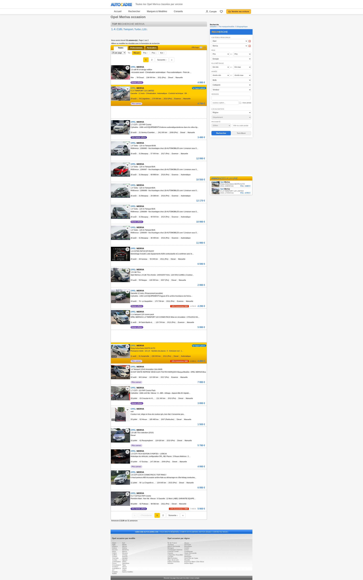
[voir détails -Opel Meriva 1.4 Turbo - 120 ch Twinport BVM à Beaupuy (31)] (120, 148)
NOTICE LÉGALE (205, 532)
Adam (114, 543)
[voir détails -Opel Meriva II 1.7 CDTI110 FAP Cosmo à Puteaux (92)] (120, 499)
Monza (124, 551)
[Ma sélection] (221, 11)
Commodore (116, 561)
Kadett (114, 573)
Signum (124, 560)
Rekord (124, 556)
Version (215, 94)
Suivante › (161, 60)
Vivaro (124, 568)
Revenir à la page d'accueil (173, 578)
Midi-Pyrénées (173, 558)
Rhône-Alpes (188, 563)
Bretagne (171, 548)
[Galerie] (204, 47)
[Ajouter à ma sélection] (127, 68)
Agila (113, 544)
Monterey (125, 550)
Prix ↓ (154, 53)
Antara (114, 548)
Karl (123, 543)
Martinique (187, 556)
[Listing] (201, 47)
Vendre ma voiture (240, 11)
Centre (186, 548)
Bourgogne (188, 546)
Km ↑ (162, 53)
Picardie (187, 560)
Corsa (114, 563)
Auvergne (187, 544)
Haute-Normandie (190, 553)
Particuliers (151, 48)
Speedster (125, 563)
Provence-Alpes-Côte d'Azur (194, 561)
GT (113, 570)
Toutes (120, 48)
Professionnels (136, 48)
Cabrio (114, 553)
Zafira (124, 570)
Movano (125, 553)
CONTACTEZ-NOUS (220, 532)
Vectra (124, 567)
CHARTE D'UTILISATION (189, 532)
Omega (124, 555)
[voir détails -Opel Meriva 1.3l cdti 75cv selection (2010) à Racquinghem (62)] (120, 435)
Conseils (178, 11)
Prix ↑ (145, 53)
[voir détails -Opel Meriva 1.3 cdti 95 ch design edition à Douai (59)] (120, 72)
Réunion (170, 563)
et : (231, 54)
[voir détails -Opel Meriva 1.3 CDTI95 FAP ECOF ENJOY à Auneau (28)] (120, 254)
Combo (114, 560)
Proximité (215, 122)
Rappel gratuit (197, 88)
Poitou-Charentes (174, 561)
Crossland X (116, 565)
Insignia (114, 572)
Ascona (114, 550)
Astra (114, 551)
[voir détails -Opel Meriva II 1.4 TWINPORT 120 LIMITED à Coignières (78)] (120, 93)
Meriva (124, 546)
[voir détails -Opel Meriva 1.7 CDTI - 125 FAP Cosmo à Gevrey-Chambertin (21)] (120, 127)
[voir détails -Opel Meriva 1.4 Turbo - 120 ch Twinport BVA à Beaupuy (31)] (120, 169)
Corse (186, 550)
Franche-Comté (173, 551)
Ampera (115, 546)
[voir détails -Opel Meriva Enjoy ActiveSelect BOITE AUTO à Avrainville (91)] (120, 351)
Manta (124, 544)
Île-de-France (172, 543)
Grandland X (116, 568)
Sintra (124, 561)
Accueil (118, 11)
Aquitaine (171, 544)
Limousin (187, 555)
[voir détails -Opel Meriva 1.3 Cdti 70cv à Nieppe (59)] (120, 275)
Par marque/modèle (226, 27)
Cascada (115, 558)
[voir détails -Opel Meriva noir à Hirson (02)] (120, 414)
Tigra (124, 565)
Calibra (114, 555)
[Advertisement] (231, 156)
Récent (137, 53)
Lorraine (170, 556)
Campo (114, 556)
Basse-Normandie (174, 546)
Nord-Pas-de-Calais (191, 558)
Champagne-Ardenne (175, 550)
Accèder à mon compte (191, 578)
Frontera (115, 567)
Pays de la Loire (173, 560)
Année (214, 71)
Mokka (124, 548)
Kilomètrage (217, 63)
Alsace (186, 543)
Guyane (170, 553)
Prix (213, 50)
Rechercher (134, 11)
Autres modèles (127, 572)
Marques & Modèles (157, 11)
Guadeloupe (188, 551)
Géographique (242, 27)
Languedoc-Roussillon (175, 555)
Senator (125, 558)
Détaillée (213, 27)
